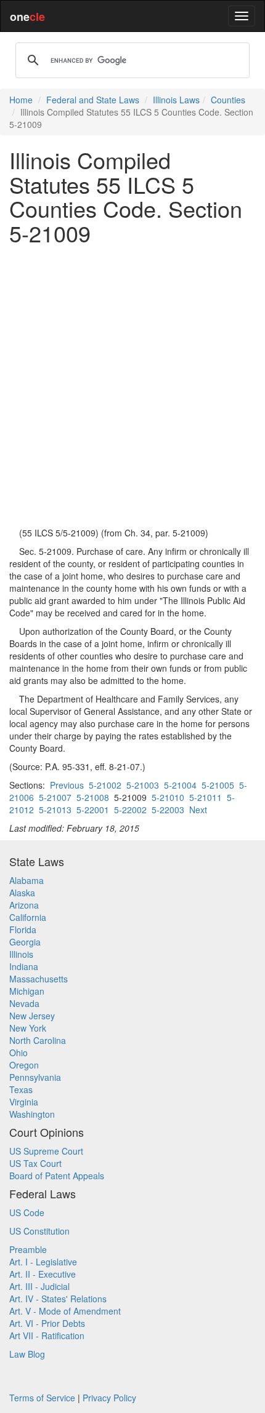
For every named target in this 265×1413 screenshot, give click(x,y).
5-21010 (168, 797)
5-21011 (205, 797)
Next (198, 809)
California (27, 917)
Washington (32, 1114)
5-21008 (92, 797)
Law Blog (27, 1354)
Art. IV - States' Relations (58, 1298)
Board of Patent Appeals (56, 1175)
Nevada (24, 1003)
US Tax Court (35, 1163)
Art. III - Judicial (39, 1286)
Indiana (23, 966)
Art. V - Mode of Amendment (65, 1311)
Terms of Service (42, 1397)
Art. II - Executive (42, 1274)
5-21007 (55, 797)
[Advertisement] (132, 385)
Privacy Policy (109, 1397)
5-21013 (55, 809)
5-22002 (130, 809)
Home (21, 100)
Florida (22, 929)
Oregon (24, 1065)
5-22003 (168, 809)
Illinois (21, 954)
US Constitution (39, 1231)
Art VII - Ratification (46, 1335)
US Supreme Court (46, 1151)
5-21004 (180, 785)
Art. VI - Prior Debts (47, 1323)
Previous (67, 785)
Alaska (22, 892)
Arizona (24, 905)
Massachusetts (38, 979)
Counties (228, 100)
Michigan (26, 991)
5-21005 (218, 785)
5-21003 (142, 785)
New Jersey (32, 1015)
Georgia (25, 942)
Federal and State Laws (92, 100)
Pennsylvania (35, 1077)
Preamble (28, 1249)
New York (27, 1028)
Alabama (26, 880)
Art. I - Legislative (43, 1262)
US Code (26, 1212)
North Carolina (37, 1040)
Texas (21, 1089)
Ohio (18, 1052)
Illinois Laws (176, 100)
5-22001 (92, 809)
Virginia (23, 1102)
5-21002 (105, 785)
